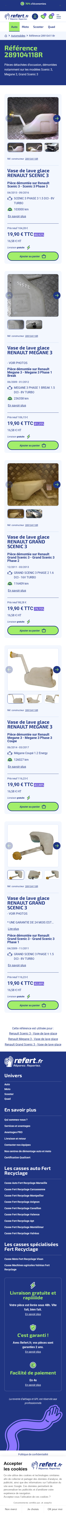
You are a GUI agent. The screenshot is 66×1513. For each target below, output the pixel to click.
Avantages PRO (13, 1132)
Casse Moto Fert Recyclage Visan (23, 1259)
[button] (15, 147)
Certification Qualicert (17, 1157)
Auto (7, 1084)
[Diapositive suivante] (60, 5)
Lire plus (13, 929)
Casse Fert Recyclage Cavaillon (22, 1208)
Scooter (9, 1094)
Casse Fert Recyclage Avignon (22, 1201)
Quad (7, 1098)
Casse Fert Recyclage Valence (22, 1214)
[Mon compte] (35, 16)
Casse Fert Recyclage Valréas (21, 1233)
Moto (7, 1089)
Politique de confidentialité (33, 1454)
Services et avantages (17, 1126)
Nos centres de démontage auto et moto (27, 1151)
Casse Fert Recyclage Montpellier (24, 1195)
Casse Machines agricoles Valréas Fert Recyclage (27, 1267)
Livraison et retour (15, 1138)
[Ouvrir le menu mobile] (59, 16)
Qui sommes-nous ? (15, 1119)
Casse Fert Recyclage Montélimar (24, 1227)
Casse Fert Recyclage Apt (19, 1221)
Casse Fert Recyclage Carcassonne (24, 1189)
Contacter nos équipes (17, 1144)
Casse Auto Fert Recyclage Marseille (25, 1183)
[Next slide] (56, 118)
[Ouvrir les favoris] (43, 16)
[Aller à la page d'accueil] (16, 16)
